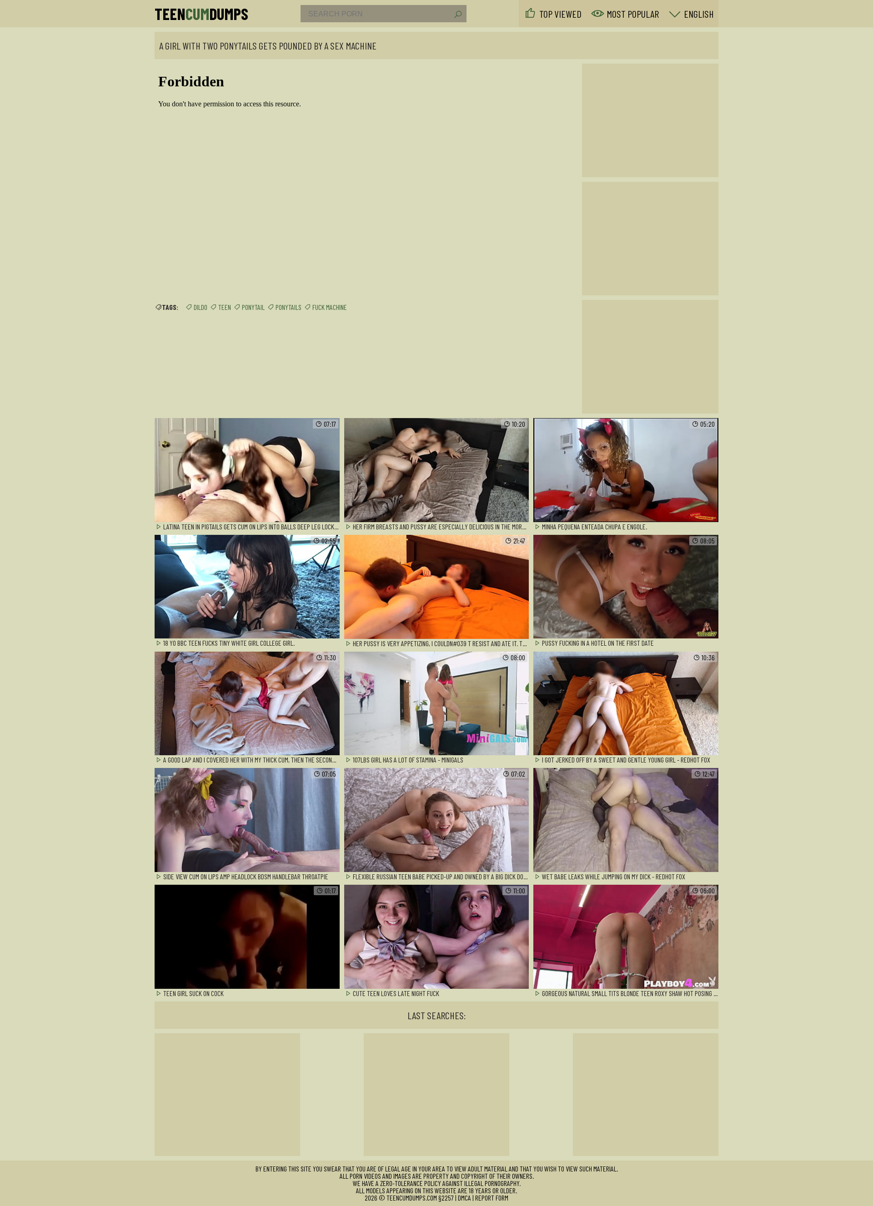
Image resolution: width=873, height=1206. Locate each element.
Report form (491, 1197)
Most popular (633, 14)
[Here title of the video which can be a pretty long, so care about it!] (247, 470)
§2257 (446, 1197)
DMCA (464, 1197)
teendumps (201, 13)
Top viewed (560, 14)
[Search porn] (457, 14)
